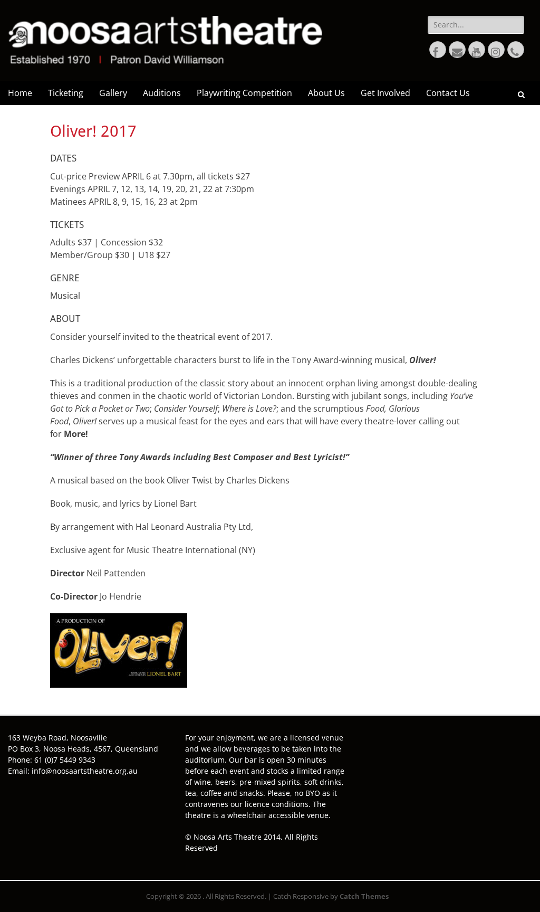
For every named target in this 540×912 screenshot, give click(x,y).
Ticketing (65, 93)
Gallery (113, 93)
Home (20, 93)
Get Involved (385, 93)
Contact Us (448, 93)
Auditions (162, 93)
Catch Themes (364, 896)
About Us (326, 93)
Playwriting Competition (244, 93)
